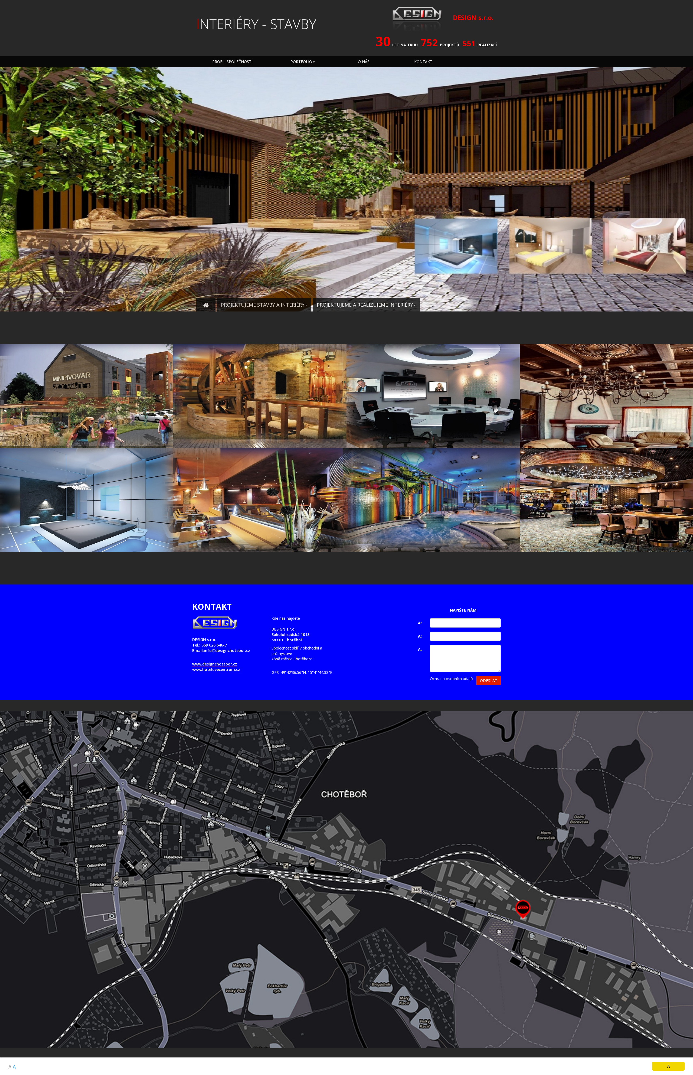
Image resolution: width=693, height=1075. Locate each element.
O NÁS (364, 61)
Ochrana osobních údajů (451, 678)
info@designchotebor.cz (227, 650)
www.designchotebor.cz (214, 664)
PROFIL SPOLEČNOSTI (232, 61)
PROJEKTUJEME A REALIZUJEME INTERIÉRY (365, 304)
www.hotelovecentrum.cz (216, 669)
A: (420, 622)
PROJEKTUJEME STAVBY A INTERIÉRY (263, 304)
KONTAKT (423, 61)
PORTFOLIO (301, 61)
